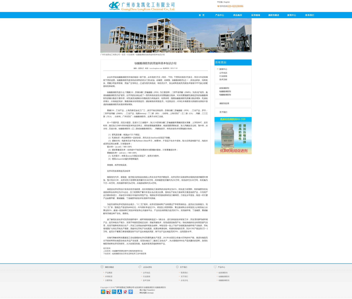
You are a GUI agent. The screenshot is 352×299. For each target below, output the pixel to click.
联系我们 (309, 15)
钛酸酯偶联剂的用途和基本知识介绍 (150, 55)
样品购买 (237, 15)
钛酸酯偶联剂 (225, 91)
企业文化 (184, 280)
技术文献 (223, 79)
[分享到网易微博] (124, 291)
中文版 (220, 2)
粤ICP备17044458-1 (147, 290)
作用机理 (108, 276)
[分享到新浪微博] (108, 291)
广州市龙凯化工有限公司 (110, 55)
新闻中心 (291, 15)
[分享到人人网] (119, 291)
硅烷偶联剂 (224, 88)
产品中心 (219, 15)
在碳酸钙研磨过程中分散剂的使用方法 (127, 251)
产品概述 (108, 273)
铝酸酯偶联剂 (225, 95)
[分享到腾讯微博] (113, 291)
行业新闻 (130, 55)
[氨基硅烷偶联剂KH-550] (233, 135)
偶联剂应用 (224, 103)
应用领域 (255, 15)
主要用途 (108, 280)
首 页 (202, 15)
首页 (123, 55)
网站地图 (143, 293)
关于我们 (223, 112)
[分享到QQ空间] (102, 291)
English (227, 2)
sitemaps (150, 293)
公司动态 (223, 73)
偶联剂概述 (273, 15)
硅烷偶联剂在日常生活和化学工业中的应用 (129, 254)
